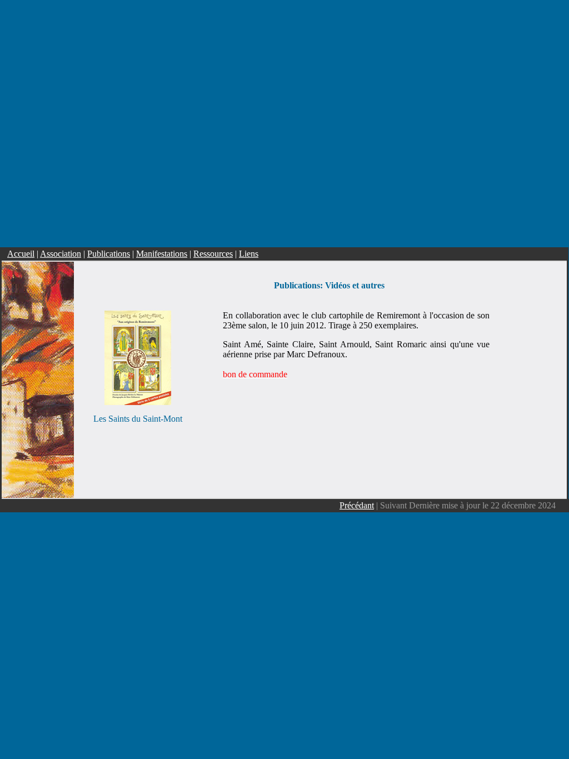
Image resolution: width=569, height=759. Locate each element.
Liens (248, 253)
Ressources (213, 253)
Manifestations (161, 253)
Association (60, 253)
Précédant (357, 505)
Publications (108, 253)
